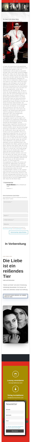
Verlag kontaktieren (15, 395)
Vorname (8, 409)
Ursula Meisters (11, 184)
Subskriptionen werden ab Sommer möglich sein (15, 296)
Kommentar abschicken (18, 232)
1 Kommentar (19, 21)
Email (7, 420)
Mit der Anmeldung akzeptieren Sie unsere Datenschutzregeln (14, 427)
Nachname (8, 415)
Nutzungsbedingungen (18, 228)
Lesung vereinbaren (15, 380)
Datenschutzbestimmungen (7, 228)
